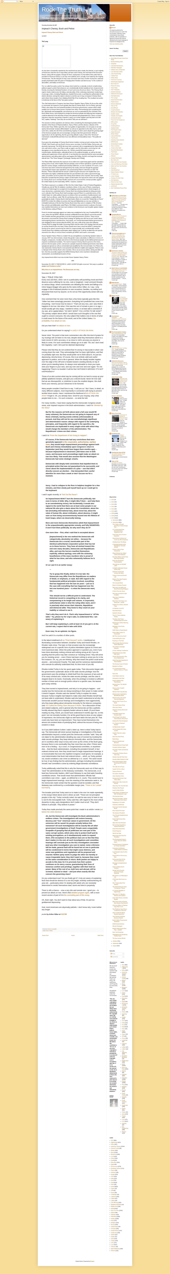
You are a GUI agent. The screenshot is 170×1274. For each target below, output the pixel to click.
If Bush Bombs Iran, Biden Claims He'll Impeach (119, 554)
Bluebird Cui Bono (117, 666)
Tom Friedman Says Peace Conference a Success (120, 909)
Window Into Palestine (117, 112)
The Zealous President (119, 813)
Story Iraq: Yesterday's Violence (118, 598)
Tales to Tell (114, 106)
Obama (124, 1071)
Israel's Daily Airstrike (118, 790)
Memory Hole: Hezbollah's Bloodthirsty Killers (120, 694)
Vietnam (124, 1123)
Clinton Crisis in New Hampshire (118, 550)
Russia (124, 1090)
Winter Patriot (114, 134)
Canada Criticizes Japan (119, 747)
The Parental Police (118, 796)
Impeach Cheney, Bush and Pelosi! (52, 32)
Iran (123, 1024)
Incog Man (114, 124)
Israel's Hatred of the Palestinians (118, 681)
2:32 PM (64, 914)
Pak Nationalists (115, 96)
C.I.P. (123, 991)
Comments (115, 956)
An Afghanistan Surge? (119, 727)
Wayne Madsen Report (117, 172)
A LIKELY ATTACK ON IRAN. (82, 330)
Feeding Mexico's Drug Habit (120, 745)
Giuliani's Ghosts (117, 613)
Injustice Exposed (116, 92)
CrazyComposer (115, 110)
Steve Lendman (115, 146)
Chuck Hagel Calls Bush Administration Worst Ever (120, 718)
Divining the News (116, 118)
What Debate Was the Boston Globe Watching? (120, 643)
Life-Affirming (124, 1051)
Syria (123, 1114)
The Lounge (114, 98)
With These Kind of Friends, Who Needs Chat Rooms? (120, 902)
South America (124, 1101)
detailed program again (80, 893)
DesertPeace (114, 108)
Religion (124, 1086)
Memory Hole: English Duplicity (118, 688)
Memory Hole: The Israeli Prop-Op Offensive (119, 698)
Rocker (114, 27)
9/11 (123, 965)
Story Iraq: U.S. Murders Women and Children (119, 895)
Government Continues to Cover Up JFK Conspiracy (120, 539)
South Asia (125, 1105)
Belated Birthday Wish (117, 61)
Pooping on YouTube (118, 640)
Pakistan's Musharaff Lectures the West (118, 572)
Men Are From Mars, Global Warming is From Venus (120, 799)
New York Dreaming (118, 932)
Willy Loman (114, 122)
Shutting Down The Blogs (119, 542)
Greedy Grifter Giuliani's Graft (120, 759)
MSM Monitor (114, 142)
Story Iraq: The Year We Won (120, 785)
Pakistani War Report (118, 788)
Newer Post (45, 935)
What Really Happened (117, 82)
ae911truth (114, 186)
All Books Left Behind (118, 804)
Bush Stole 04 (115, 83)
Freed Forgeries (117, 831)
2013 (112, 504)
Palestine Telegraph (116, 67)
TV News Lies (114, 174)
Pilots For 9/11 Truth (116, 182)
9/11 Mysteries (115, 180)
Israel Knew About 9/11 (119, 828)
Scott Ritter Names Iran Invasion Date (119, 714)
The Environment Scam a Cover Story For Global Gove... (119, 841)
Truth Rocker (114, 138)
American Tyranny (124, 973)
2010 (112, 511)
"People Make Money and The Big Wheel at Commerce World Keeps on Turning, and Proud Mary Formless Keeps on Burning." (119, 200)
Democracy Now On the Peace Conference (119, 860)
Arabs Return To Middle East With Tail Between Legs (120, 793)
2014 (112, 502)
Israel (123, 1030)
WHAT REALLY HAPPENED (119, 268)
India (123, 1022)
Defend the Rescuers (116, 94)
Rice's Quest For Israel (119, 810)
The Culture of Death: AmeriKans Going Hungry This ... (120, 526)
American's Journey (116, 79)
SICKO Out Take (117, 833)
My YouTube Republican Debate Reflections (119, 825)
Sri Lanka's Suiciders (118, 773)
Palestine (124, 1078)
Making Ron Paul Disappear (120, 721)
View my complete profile (116, 44)
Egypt (123, 1001)
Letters (124, 1049)
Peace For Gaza (115, 86)
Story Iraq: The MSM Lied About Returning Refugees (120, 588)
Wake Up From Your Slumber (119, 162)
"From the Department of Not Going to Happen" (68, 435)
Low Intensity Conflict (116, 71)
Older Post (100, 935)
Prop (123, 1084)
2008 (112, 515)
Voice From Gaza (116, 413)
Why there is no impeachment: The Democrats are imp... (61, 269)
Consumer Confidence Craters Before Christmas (120, 849)
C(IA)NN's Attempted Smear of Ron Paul (120, 568)
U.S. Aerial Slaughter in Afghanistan (119, 891)
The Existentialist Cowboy (119, 332)
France (124, 1012)
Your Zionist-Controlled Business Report (119, 917)
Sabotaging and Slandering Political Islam (120, 935)
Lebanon (124, 1043)
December (116, 520)
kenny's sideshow (117, 396)
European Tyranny (124, 1007)
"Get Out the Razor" (69, 495)
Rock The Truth (62, 9)
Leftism (124, 1047)
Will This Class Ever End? (119, 636)
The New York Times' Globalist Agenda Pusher (120, 619)
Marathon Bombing (124, 1056)
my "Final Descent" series (72, 640)
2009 (112, 513)
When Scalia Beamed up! (118, 333)
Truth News (114, 152)
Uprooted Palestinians (117, 65)
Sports (123, 1108)
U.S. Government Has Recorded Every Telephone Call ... (118, 531)
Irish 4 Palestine (115, 89)
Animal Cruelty (124, 977)
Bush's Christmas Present (119, 585)
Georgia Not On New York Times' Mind (119, 779)
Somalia (124, 1097)
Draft (123, 996)
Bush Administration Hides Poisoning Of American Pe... (120, 763)
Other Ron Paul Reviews (119, 822)
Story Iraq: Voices (117, 707)
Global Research (115, 132)
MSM (123, 1064)
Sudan (124, 1112)
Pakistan (124, 1074)
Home (73, 935)
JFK (123, 1036)
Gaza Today (114, 88)
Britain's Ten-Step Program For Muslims (120, 580)
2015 (112, 499)
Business (124, 987)
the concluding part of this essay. (77, 895)
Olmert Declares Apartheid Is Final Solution (120, 661)
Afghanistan (114, 1142)
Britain (123, 980)
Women (124, 1131)
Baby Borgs (116, 739)
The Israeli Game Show (119, 705)
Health (124, 1017)
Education (124, 998)
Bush (47, 930)
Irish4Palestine (116, 433)
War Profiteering (125, 1127)
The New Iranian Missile (119, 938)
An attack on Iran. (63, 326)
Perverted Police (117, 610)
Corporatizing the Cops (119, 638)
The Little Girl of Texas (118, 766)
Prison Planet (114, 154)
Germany (124, 1014)
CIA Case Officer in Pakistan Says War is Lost (120, 906)
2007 (112, 518)
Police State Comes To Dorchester (119, 633)
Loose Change (115, 176)
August (115, 945)
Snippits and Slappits (116, 116)
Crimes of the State (116, 148)
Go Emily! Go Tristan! (117, 462)
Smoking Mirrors (115, 126)
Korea (123, 1038)
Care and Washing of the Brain (119, 164)
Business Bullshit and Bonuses (118, 742)
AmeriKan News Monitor (117, 140)
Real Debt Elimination (117, 150)
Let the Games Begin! (117, 284)
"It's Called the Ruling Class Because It (64, 705)
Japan (123, 1034)
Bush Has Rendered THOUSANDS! (118, 561)
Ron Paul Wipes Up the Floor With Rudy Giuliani (120, 557)
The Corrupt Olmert (118, 583)
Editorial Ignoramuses (118, 924)
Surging (122, 397)
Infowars (113, 156)
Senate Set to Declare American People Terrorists (118, 872)
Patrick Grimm (115, 102)
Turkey (124, 1116)
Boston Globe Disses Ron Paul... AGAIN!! (119, 929)
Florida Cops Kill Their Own (120, 757)
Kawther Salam (115, 114)
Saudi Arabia (124, 1094)
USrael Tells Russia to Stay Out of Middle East (120, 657)
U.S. (123, 1121)
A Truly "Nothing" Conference (120, 650)
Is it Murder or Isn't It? (118, 608)
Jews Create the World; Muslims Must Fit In (119, 913)
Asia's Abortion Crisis (118, 776)
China (123, 992)
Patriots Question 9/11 (117, 184)
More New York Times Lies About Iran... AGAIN (120, 601)
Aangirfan (113, 63)
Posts (113, 953)
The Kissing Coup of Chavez (120, 664)
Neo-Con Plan (115, 1210)
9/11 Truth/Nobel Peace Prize (119, 188)
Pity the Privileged (117, 926)
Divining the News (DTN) (118, 452)
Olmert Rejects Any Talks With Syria (119, 653)
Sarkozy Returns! (117, 771)
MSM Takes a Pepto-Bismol (120, 630)
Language (125, 1040)
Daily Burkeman (115, 170)
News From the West (116, 100)
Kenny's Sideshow (116, 104)
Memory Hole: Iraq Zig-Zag (120, 691)
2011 (112, 509)
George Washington (116, 158)
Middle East (125, 1060)
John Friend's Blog (116, 73)
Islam (123, 1028)
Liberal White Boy (116, 136)
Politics (51, 930)
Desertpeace (115, 316)
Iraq (123, 1026)
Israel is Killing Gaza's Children (118, 867)
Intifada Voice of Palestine (118, 69)
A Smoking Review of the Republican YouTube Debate (119, 546)
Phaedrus (113, 168)
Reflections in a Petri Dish (119, 195)
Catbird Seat (114, 76)
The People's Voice (116, 130)
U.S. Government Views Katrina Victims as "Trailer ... (120, 670)
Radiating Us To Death (119, 802)
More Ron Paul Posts (118, 736)
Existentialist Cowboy (116, 144)
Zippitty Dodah (115, 128)
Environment (114, 1166)
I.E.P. (123, 1020)
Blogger (92, 1261)
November (116, 522)
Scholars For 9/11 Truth (117, 178)
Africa (123, 970)
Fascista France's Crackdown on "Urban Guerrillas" (120, 845)
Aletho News (114, 77)
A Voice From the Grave (119, 591)
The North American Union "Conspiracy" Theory (120, 887)
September (116, 943)
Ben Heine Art (114, 160)
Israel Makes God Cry (118, 676)
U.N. (123, 1119)
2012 (112, 506)
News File (115, 673)
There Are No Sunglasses (118, 120)
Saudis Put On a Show (119, 769)
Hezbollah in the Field (118, 678)
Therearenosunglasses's (119, 233)
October (115, 941)
